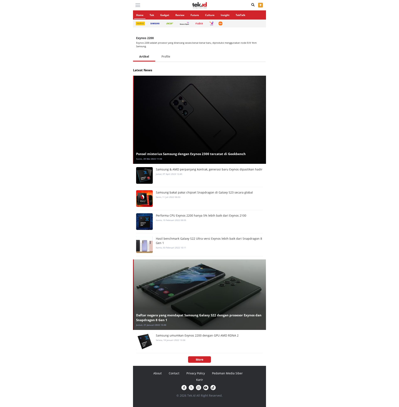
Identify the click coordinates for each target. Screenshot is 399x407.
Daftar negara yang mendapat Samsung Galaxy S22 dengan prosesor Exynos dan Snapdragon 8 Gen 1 (198, 317)
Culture (209, 15)
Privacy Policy (195, 373)
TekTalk (240, 15)
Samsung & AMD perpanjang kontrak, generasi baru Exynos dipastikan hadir (209, 169)
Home (139, 15)
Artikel (144, 56)
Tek (152, 15)
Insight (225, 15)
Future (195, 15)
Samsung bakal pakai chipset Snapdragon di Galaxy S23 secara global (204, 192)
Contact (174, 373)
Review (179, 15)
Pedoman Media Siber (227, 373)
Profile (165, 56)
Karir (199, 380)
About (157, 373)
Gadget (164, 15)
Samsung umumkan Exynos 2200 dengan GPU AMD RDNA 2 (197, 335)
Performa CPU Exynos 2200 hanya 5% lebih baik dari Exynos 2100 (201, 215)
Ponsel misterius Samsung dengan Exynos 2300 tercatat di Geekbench (191, 154)
